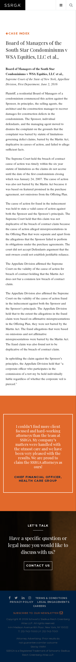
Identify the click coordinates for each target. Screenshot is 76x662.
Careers (39, 606)
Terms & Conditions (51, 598)
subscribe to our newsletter (36, 612)
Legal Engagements (53, 601)
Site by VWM (38, 646)
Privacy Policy (21, 601)
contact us (38, 565)
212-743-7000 (29, 631)
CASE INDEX (19, 33)
